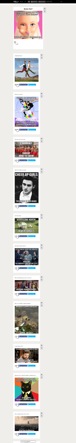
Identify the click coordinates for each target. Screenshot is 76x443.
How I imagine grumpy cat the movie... (22, 414)
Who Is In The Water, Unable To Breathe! (23, 303)
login (61, 1)
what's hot (21, 1)
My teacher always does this (20, 246)
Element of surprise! (19, 94)
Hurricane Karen (18, 215)
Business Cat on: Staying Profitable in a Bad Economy (25, 375)
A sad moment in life (19, 346)
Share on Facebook (24, 84)
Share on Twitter (32, 84)
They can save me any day (20, 139)
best (25, 1)
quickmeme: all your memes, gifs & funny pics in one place (16, 1)
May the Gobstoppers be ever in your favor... (23, 277)
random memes (29, 2)
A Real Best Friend (18, 55)
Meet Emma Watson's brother (20, 170)
